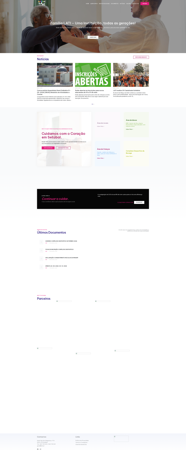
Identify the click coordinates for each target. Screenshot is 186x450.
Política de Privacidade (82, 440)
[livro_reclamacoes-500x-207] (131, 439)
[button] (92, 104)
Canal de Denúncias (81, 444)
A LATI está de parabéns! (122, 90)
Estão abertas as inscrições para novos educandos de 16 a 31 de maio (51, 91)
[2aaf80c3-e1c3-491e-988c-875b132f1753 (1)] (41, 4)
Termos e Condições (81, 442)
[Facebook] (37, 449)
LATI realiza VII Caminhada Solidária (88, 90)
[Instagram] (40, 449)
